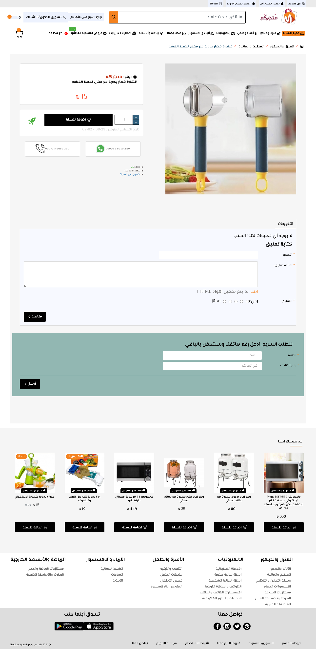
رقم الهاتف (288, 365)
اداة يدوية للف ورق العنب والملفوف (84, 499)
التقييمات (285, 224)
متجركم (113, 77)
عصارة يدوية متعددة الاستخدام (34, 497)
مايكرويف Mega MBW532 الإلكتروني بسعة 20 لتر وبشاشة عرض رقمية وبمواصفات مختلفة (283, 502)
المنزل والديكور (282, 46)
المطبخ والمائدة (251, 46)
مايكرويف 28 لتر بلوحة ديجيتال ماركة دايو (134, 499)
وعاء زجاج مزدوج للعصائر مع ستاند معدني (234, 499)
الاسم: (287, 254)
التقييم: (287, 301)
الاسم (292, 355)
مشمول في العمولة (130, 174)
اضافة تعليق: (283, 265)
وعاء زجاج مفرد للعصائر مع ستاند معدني (184, 499)
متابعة (37, 316)
